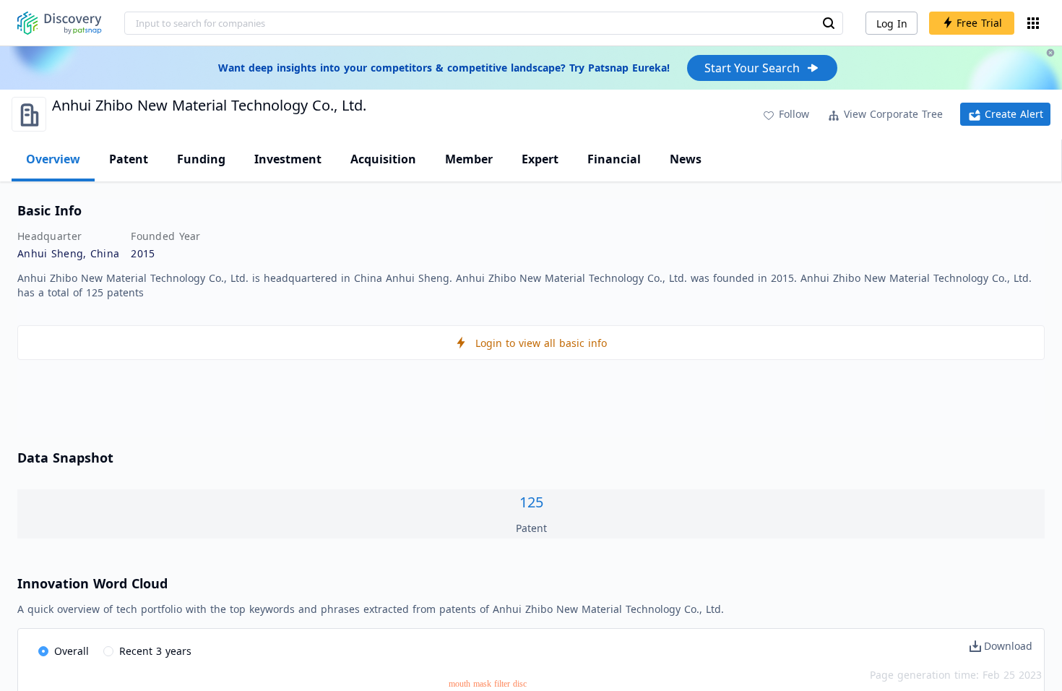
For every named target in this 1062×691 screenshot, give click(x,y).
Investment (287, 159)
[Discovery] (59, 23)
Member (469, 159)
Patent (128, 159)
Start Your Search (752, 68)
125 (531, 502)
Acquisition (383, 159)
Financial (614, 159)
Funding (201, 159)
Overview (53, 159)
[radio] (64, 652)
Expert (540, 159)
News (685, 159)
